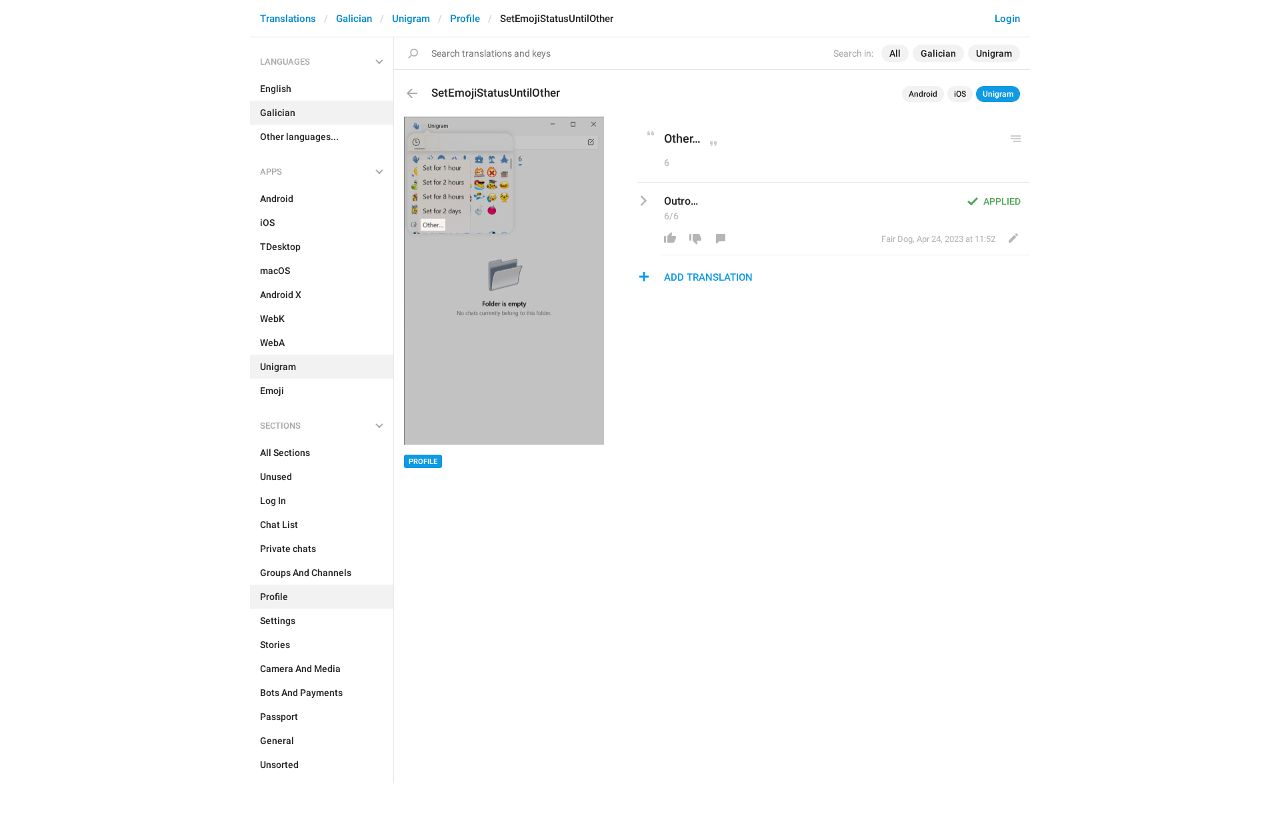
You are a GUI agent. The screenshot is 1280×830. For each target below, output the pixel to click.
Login (1007, 19)
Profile (465, 19)
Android (923, 94)
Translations (288, 19)
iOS (960, 94)
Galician (354, 19)
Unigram (411, 19)
